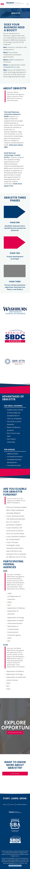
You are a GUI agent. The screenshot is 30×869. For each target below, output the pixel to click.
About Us (5, 804)
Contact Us (12, 804)
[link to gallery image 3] (15, 361)
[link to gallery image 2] (15, 336)
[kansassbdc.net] (15, 839)
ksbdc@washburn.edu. (11, 67)
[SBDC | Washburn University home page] (15, 4)
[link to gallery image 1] (15, 310)
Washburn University (21, 804)
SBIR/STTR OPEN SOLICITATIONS (15, 732)
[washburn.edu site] (15, 812)
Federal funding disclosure (15, 865)
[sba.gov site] (15, 825)
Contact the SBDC (15, 773)
